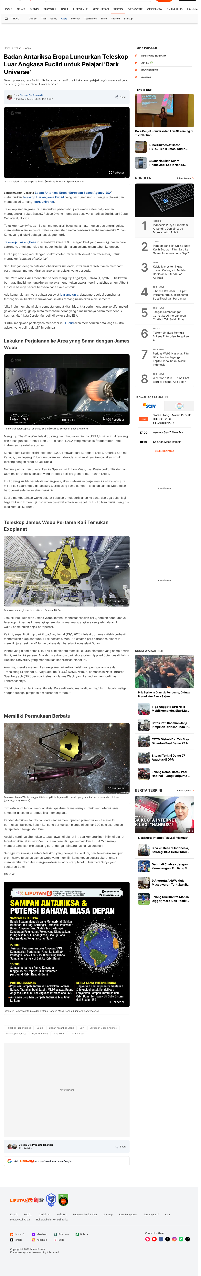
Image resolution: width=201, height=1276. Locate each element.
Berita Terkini (148, 790)
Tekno (118, 9)
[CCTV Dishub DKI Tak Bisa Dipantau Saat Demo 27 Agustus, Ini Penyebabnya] (144, 741)
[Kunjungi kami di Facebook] (161, 1239)
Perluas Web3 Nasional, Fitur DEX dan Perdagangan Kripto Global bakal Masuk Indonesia (171, 359)
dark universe (44, 202)
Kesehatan (100, 9)
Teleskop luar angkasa (20, 242)
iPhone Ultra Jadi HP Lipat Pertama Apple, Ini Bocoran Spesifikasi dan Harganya (170, 294)
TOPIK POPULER (146, 47)
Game (53, 18)
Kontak (14, 1214)
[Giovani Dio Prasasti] (9, 97)
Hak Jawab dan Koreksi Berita (52, 1219)
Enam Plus (175, 9)
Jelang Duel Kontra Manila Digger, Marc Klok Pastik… (170, 899)
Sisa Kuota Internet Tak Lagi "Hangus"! (163, 837)
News (21, 9)
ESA (108, 193)
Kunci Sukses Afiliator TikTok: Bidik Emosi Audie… (168, 147)
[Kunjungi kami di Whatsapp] (181, 1239)
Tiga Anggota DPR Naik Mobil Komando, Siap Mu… (170, 708)
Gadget (33, 18)
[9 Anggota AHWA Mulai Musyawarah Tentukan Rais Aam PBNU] (144, 883)
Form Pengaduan (128, 1214)
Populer (143, 178)
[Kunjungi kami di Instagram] (174, 1239)
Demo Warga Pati (149, 651)
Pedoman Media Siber (85, 1214)
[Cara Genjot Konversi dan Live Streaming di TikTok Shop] (164, 110)
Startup (128, 18)
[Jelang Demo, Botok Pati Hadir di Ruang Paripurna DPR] (144, 774)
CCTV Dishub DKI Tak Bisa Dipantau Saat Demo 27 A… (171, 741)
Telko (104, 18)
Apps (64, 18)
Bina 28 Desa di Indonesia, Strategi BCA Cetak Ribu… (170, 850)
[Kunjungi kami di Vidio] (147, 1239)
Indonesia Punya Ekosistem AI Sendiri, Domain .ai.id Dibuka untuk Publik (170, 228)
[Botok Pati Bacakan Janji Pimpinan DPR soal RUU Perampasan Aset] (144, 725)
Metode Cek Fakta (20, 1219)
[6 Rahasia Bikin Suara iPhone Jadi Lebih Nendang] (141, 163)
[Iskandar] (14, 1147)
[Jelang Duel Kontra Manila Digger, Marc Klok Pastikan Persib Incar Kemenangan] (144, 899)
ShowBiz (49, 9)
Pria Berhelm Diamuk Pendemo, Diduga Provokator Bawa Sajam (164, 694)
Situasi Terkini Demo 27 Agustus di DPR (168, 757)
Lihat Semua (184, 178)
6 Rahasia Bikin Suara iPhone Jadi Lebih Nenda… (167, 163)
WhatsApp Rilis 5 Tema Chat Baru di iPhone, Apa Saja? (171, 379)
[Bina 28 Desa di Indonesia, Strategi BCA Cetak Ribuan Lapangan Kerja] (144, 850)
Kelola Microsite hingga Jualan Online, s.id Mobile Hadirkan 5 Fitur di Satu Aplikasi (169, 272)
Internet (75, 18)
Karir (167, 1214)
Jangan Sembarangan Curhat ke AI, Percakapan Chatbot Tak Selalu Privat (169, 315)
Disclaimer (44, 1214)
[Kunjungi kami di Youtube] (154, 1239)
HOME (8, 9)
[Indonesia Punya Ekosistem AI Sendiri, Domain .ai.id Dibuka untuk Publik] (164, 200)
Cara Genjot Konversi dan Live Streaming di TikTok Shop (164, 133)
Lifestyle (80, 9)
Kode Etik (62, 1214)
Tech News (90, 18)
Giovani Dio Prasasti (31, 95)
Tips (44, 18)
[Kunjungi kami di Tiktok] (187, 1239)
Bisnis (34, 9)
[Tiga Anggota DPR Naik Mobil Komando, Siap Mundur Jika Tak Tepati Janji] (144, 709)
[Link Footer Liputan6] (27, 1200)
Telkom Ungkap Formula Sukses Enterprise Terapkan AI (171, 336)
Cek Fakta (154, 9)
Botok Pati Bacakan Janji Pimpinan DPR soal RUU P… (171, 725)
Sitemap (107, 1214)
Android (115, 18)
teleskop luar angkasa (38, 197)
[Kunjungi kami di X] (167, 1239)
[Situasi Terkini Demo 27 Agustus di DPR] (144, 758)
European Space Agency (86, 193)
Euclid (59, 197)
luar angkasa (69, 294)
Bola (65, 9)
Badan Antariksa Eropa (51, 193)
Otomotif (135, 9)
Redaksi (28, 1214)
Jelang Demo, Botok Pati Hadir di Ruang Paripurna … (171, 774)
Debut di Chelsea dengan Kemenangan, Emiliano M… (171, 866)
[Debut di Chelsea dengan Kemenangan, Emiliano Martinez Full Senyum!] (144, 866)
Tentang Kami (151, 1214)
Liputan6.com (37, 1249)
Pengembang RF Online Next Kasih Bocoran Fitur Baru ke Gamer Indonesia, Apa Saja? (171, 249)
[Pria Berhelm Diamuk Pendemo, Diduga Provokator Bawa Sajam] (164, 671)
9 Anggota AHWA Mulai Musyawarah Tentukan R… (170, 882)
